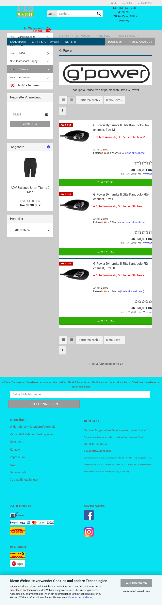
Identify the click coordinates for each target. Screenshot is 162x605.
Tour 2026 (115, 41)
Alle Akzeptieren (136, 583)
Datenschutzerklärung (80, 597)
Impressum (17, 457)
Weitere (70, 41)
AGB (13, 465)
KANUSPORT (18, 41)
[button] (114, 3)
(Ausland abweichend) (133, 153)
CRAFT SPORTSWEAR (45, 41)
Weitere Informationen (136, 591)
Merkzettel (146, 3)
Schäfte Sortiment (28, 85)
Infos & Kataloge (140, 41)
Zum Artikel (105, 182)
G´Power (22, 69)
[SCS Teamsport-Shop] (25, 12)
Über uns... (17, 442)
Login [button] (128, 3)
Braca (21, 53)
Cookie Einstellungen (24, 479)
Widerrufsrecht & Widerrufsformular (33, 426)
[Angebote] (48, 147)
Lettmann (23, 77)
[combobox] (89, 100)
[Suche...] (99, 14)
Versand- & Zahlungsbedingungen (32, 434)
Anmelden (30, 124)
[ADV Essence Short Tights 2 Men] (30, 167)
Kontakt (15, 449)
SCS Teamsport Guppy (24, 61)
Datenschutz (18, 472)
